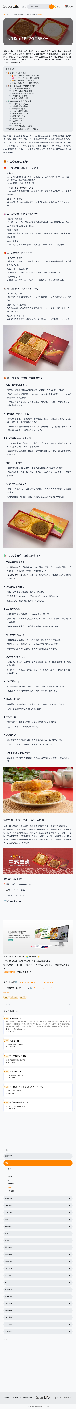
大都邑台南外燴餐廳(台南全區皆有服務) (26, 1087)
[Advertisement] (38, 1130)
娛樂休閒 (8, 1226)
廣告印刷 (8, 1310)
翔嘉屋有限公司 (16, 1071)
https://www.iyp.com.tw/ (42, 988)
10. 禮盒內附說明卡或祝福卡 (23, 126)
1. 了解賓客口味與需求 (20, 104)
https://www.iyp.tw (45, 982)
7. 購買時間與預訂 (18, 118)
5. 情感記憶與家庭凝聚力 (21, 98)
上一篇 (6, 1004)
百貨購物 (8, 1268)
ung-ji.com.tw (16, 901)
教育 (7, 1233)
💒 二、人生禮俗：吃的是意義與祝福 (25, 78)
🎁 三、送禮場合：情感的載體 (23, 80)
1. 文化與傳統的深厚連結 (21, 88)
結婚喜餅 (23, 997)
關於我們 (15, 1398)
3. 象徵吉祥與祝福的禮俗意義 (22, 93)
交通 (7, 1282)
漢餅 (6, 997)
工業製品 (8, 1324)
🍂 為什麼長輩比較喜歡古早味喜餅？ (22, 86)
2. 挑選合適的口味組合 (20, 106)
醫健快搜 (40, 1406)
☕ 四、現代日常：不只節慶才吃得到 (25, 83)
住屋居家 (8, 1205)
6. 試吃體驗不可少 (18, 116)
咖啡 (9, 1169)
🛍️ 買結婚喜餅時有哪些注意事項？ (21, 101)
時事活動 (8, 1156)
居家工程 (8, 1212)
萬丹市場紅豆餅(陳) (18, 1056)
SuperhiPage (31, 1406)
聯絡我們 (6, 1398)
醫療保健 (8, 1254)
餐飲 (7, 1163)
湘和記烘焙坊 (15, 1018)
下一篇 (69, 1004)
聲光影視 (8, 1296)
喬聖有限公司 (15, 1040)
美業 (7, 1219)
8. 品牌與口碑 (17, 121)
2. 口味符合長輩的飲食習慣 (22, 91)
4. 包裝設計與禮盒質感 (20, 111)
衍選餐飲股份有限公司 (20, 1102)
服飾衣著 (8, 1198)
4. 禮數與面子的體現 (19, 96)
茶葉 (9, 1173)
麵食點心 (40, 14)
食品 (9, 14)
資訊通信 (8, 1303)
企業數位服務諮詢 (26, 1398)
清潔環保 (8, 1275)
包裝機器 (11, 1191)
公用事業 (8, 1331)
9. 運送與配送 (17, 123)
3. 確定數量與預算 (18, 109)
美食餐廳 (11, 1184)
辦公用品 (8, 1247)
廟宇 (7, 1240)
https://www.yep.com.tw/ (26, 982)
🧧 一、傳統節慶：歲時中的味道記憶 (25, 76)
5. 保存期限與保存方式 (20, 113)
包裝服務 (8, 1289)
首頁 (4, 14)
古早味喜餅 (14, 997)
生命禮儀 (8, 1317)
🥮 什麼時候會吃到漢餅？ (17, 73)
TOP (68, 1401)
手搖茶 (10, 1176)
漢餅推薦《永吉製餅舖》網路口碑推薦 (22, 129)
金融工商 (8, 1261)
